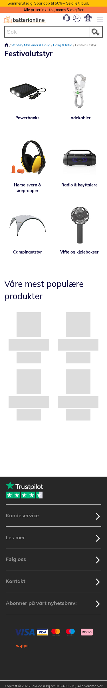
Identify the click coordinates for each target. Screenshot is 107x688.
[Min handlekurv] (88, 17)
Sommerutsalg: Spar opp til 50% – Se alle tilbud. (48, 3)
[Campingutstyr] (27, 225)
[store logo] (24, 19)
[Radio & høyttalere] (79, 158)
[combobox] (53, 32)
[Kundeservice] (66, 20)
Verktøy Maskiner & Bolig (31, 45)
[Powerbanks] (27, 91)
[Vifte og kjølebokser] (79, 225)
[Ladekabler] (79, 91)
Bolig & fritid (63, 45)
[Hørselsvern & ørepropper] (27, 158)
